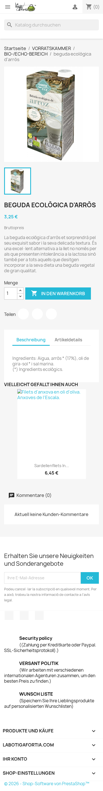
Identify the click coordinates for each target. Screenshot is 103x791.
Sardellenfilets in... (51, 465)
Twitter (24, 615)
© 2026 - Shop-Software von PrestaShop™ (46, 784)
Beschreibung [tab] (31, 340)
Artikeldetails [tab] (68, 340)
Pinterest (51, 313)
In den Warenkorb (58, 293)
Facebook (9, 615)
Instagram (39, 615)
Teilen (23, 313)
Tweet (37, 313)
